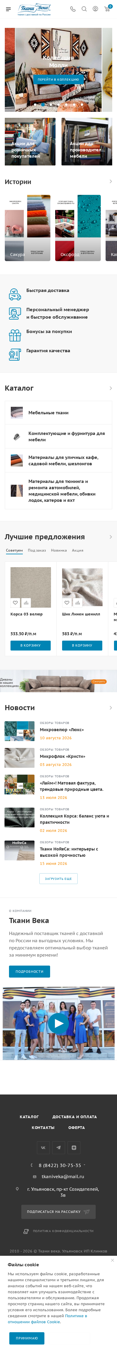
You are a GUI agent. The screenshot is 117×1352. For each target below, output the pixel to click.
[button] (35, 104)
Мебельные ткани (48, 412)
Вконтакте (43, 1147)
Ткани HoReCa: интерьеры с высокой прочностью (69, 852)
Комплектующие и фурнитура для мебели (66, 436)
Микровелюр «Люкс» (62, 729)
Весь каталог (110, 388)
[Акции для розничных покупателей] (29, 141)
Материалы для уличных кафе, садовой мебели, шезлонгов (63, 460)
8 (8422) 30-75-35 (60, 1165)
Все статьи (110, 708)
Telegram (58, 1147)
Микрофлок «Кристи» (62, 756)
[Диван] (58, 681)
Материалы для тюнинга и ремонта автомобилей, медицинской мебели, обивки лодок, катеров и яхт (61, 490)
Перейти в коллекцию (86, 80)
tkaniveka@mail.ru (63, 1176)
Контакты (43, 1127)
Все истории (110, 181)
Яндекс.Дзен (74, 1147)
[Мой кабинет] (95, 9)
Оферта (76, 1127)
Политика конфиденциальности (63, 1231)
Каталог (29, 1116)
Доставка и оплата (75, 1116)
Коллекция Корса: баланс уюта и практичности (74, 819)
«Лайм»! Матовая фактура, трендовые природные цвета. (72, 786)
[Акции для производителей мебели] (88, 141)
